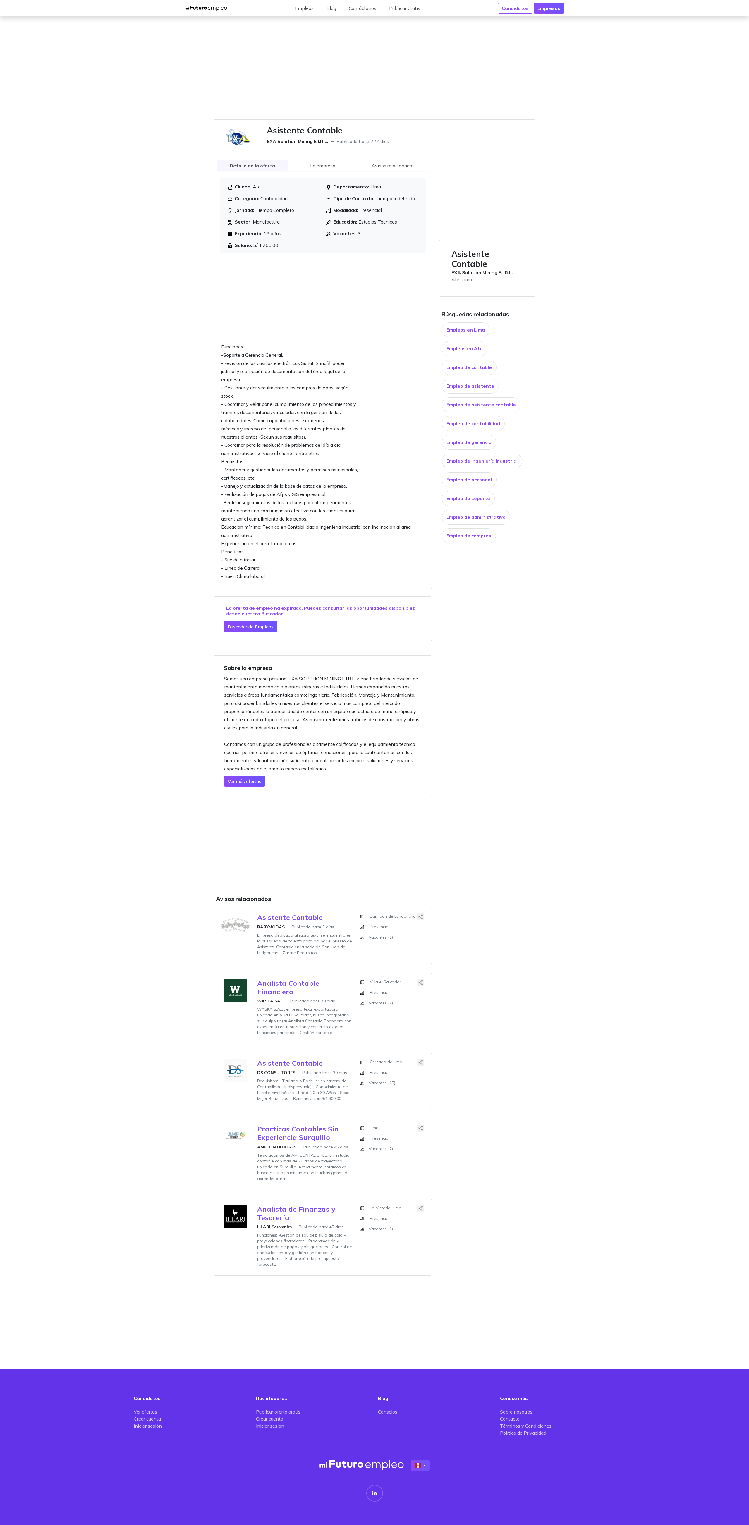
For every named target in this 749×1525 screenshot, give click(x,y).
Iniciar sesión (148, 1426)
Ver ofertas (145, 1412)
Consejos (387, 1412)
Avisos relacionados (393, 166)
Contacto (510, 1419)
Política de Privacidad (523, 1433)
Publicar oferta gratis (278, 1412)
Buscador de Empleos (251, 627)
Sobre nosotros (516, 1412)
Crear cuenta (147, 1419)
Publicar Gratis (404, 8)
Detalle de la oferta (252, 166)
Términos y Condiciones (526, 1426)
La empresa (322, 166)
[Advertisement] (374, 71)
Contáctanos (362, 8)
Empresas (548, 8)
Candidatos (515, 8)
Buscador (272, 613)
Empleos (304, 8)
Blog (331, 8)
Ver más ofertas (244, 781)
